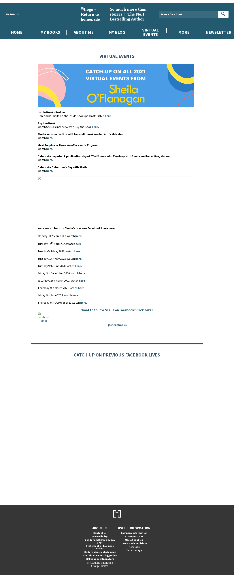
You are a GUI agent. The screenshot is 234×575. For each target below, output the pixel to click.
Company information (134, 533)
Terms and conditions (134, 543)
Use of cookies (134, 540)
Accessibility (99, 536)
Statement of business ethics (100, 547)
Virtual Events (150, 32)
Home (16, 32)
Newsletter (218, 32)
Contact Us (100, 533)
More (184, 32)
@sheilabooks (117, 325)
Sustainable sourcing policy (100, 555)
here (95, 127)
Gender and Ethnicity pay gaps (100, 541)
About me (84, 32)
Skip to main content (12, 1)
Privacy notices (134, 536)
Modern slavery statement (100, 552)
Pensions (134, 546)
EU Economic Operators (100, 559)
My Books (50, 32)
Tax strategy (134, 550)
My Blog (117, 32)
